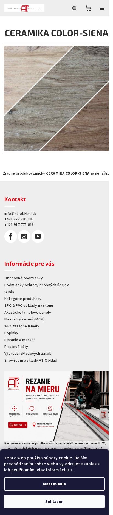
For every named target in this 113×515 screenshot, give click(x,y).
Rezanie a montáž (19, 340)
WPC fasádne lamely (21, 326)
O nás (9, 292)
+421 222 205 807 (19, 219)
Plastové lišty (16, 347)
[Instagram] (24, 236)
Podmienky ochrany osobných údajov (36, 285)
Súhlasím (54, 502)
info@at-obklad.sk (20, 213)
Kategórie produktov (23, 299)
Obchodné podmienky (23, 278)
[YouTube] (38, 236)
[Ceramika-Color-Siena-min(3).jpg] (56, 96)
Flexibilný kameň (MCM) (24, 319)
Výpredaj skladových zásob (28, 353)
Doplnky (11, 333)
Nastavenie (54, 484)
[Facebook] (10, 236)
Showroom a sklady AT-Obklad (30, 360)
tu (69, 470)
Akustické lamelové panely (27, 312)
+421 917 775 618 (19, 224)
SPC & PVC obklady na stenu (28, 305)
